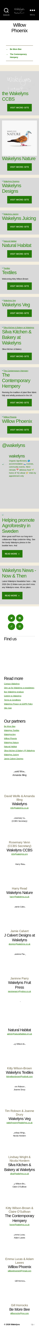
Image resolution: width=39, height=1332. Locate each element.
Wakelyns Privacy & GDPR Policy (18, 704)
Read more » (12, 554)
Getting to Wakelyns (12, 696)
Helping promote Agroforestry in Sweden (18, 525)
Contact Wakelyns (12, 684)
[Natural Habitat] (19, 241)
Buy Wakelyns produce (14, 692)
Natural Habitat (16, 245)
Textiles (9, 272)
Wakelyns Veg (16, 304)
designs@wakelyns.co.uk (19, 944)
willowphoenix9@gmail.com (19, 1271)
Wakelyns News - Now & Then (19, 573)
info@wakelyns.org (19, 854)
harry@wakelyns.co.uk (19, 897)
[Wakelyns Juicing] (19, 214)
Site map (8, 708)
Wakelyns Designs (11, 188)
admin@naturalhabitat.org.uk (19, 1034)
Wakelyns (15, 1324)
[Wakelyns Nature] (19, 138)
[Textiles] (19, 268)
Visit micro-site (19, 107)
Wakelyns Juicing (19, 218)
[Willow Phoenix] (19, 416)
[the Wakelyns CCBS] (19, 82)
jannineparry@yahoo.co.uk (19, 991)
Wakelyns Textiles (11, 730)
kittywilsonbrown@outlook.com (19, 1076)
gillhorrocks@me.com (19, 1313)
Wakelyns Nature (19, 158)
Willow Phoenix (17, 421)
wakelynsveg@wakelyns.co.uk (19, 1122)
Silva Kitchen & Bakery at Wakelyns (16, 337)
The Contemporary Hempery (16, 380)
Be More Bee (9, 726)
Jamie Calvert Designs (13, 759)
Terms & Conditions (12, 700)
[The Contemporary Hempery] (19, 370)
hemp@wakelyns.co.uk (19, 1224)
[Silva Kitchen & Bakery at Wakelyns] (19, 327)
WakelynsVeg (10, 734)
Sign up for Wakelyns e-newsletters (19, 688)
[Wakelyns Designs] (19, 181)
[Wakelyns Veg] (19, 300)
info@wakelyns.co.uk (19, 808)
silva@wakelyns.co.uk (19, 1173)
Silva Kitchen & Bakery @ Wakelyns (19, 750)
